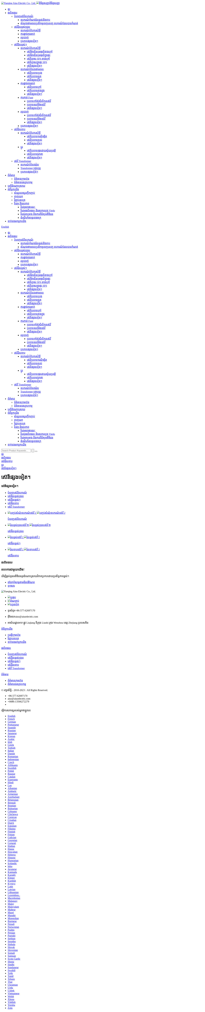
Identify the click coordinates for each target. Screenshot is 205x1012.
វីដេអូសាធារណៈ (28, 207)
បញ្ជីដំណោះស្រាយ (16, 185)
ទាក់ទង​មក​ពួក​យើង (17, 221)
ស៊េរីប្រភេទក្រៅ (34, 87)
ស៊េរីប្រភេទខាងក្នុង (36, 90)
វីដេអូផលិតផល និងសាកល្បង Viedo (37, 210)
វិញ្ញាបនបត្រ (19, 200)
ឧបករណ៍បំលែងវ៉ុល (29, 164)
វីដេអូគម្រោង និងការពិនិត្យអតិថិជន (36, 214)
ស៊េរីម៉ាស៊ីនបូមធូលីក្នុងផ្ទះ (38, 55)
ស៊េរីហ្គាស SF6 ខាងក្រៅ (38, 58)
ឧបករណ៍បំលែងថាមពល (32, 69)
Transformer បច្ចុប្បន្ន (30, 168)
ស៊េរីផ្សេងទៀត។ (34, 65)
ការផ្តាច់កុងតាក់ (27, 34)
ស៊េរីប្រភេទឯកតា (35, 154)
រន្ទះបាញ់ (24, 37)
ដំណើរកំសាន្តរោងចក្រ (30, 217)
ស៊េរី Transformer (22, 161)
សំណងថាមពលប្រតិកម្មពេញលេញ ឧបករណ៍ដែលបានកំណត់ (49, 23)
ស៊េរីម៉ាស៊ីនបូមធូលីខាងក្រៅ (40, 51)
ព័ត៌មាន (11, 175)
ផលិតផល (12, 12)
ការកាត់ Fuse (26, 97)
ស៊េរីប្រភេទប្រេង (34, 72)
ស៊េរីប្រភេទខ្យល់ (34, 140)
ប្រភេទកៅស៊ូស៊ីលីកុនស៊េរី (39, 101)
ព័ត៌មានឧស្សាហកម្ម (23, 182)
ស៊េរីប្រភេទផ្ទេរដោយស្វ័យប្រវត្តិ (41, 150)
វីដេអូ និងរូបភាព (21, 203)
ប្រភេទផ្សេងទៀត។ (29, 41)
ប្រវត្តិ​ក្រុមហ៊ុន (14, 635)
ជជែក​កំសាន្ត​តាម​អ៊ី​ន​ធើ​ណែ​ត (21, 582)
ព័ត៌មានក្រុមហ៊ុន (21, 178)
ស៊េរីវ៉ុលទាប (19, 129)
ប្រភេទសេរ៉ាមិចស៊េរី (36, 104)
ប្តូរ (21, 147)
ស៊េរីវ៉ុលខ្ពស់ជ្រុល (22, 27)
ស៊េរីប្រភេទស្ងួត (34, 76)
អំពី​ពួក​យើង (13, 189)
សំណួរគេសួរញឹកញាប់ (24, 193)
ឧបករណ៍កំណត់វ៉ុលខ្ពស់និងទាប (35, 19)
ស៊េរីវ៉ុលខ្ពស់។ (20, 44)
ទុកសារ (11, 585)
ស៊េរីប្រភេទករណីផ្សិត (37, 136)
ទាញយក (18, 196)
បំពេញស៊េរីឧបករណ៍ (23, 16)
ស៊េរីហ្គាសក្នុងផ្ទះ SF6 (37, 62)
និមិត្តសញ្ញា (54, 3)
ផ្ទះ (9, 9)
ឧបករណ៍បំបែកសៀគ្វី (30, 30)
